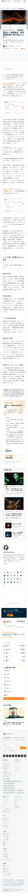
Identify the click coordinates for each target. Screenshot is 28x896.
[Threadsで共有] (11, 575)
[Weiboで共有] (7, 579)
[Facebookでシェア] (7, 572)
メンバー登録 (5, 839)
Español (8, 677)
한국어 (7, 688)
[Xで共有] (4, 572)
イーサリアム (5, 802)
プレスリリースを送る (7, 860)
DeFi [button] (13, 301)
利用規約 (10, 890)
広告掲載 (5, 850)
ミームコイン (17, 768)
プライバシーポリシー (17, 890)
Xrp (3, 804)
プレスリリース (6, 812)
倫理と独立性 (5, 869)
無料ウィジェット (6, 841)
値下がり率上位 (6, 766)
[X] (7, 756)
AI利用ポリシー (8, 79)
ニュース (8, 8)
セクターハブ (17, 762)
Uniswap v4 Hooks (9, 788)
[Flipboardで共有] (14, 582)
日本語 (7, 698)
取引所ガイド (5, 823)
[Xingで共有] (11, 579)
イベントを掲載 (6, 858)
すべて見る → (22, 642)
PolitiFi (20, 790)
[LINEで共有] (4, 579)
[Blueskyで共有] (7, 575)
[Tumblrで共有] (17, 575)
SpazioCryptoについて (7, 833)
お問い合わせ (5, 835)
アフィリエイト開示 (7, 873)
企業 (15, 800)
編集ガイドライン (6, 865)
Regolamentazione (7, 810)
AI (14, 764)
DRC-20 (20, 792)
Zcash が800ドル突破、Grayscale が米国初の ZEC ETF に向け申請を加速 (13, 723)
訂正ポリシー (5, 867)
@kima (5, 563)
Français (8, 681)
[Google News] (22, 756)
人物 (15, 802)
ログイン (13, 462)
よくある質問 (5, 837)
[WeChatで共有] (17, 582)
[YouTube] (25, 756)
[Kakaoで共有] (7, 582)
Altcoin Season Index (7, 774)
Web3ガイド (5, 818)
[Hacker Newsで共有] (4, 575)
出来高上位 (5, 768)
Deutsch (8, 684)
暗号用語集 (5, 825)
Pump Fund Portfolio (9, 792)
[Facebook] (4, 756)
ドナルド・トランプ (18, 130)
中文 (7, 695)
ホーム (2, 8)
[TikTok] (19, 756)
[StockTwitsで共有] (21, 579)
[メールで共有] (14, 579)
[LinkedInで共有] (17, 572)
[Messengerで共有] (4, 582)
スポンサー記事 (6, 875)
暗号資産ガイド (6, 819)
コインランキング (6, 762)
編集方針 (23, 48)
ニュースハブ (5, 799)
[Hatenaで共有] (11, 582)
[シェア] (21, 582)
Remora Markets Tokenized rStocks (12, 781)
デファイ (16, 766)
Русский (8, 691)
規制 (5, 720)
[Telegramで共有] (14, 572)
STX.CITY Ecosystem (9, 790)
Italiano (8, 670)
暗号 (11, 27)
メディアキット (6, 852)
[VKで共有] (21, 575)
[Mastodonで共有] (17, 579)
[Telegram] (13, 756)
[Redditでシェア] (21, 572)
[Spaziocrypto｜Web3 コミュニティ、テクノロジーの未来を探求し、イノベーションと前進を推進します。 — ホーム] (14, 734)
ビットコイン (5, 800)
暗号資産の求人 (18, 806)
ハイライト (5, 770)
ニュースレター (6, 827)
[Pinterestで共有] (14, 575)
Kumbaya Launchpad (9, 783)
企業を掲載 (5, 854)
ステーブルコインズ (18, 770)
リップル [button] (20, 167)
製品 (15, 804)
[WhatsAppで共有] (11, 572)
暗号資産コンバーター (7, 772)
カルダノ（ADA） (8, 189)
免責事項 (5, 843)
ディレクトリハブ (18, 799)
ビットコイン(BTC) (8, 83)
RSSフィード (5, 845)
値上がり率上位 (6, 764)
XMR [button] (14, 220)
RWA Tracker (6, 776)
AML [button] (5, 287)
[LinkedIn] (16, 756)
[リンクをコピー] (4, 585)
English (8, 674)
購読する (10, 615)
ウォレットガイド (6, 821)
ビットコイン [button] (20, 93)
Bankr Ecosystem (9, 785)
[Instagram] (10, 756)
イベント (16, 808)
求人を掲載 (5, 856)
